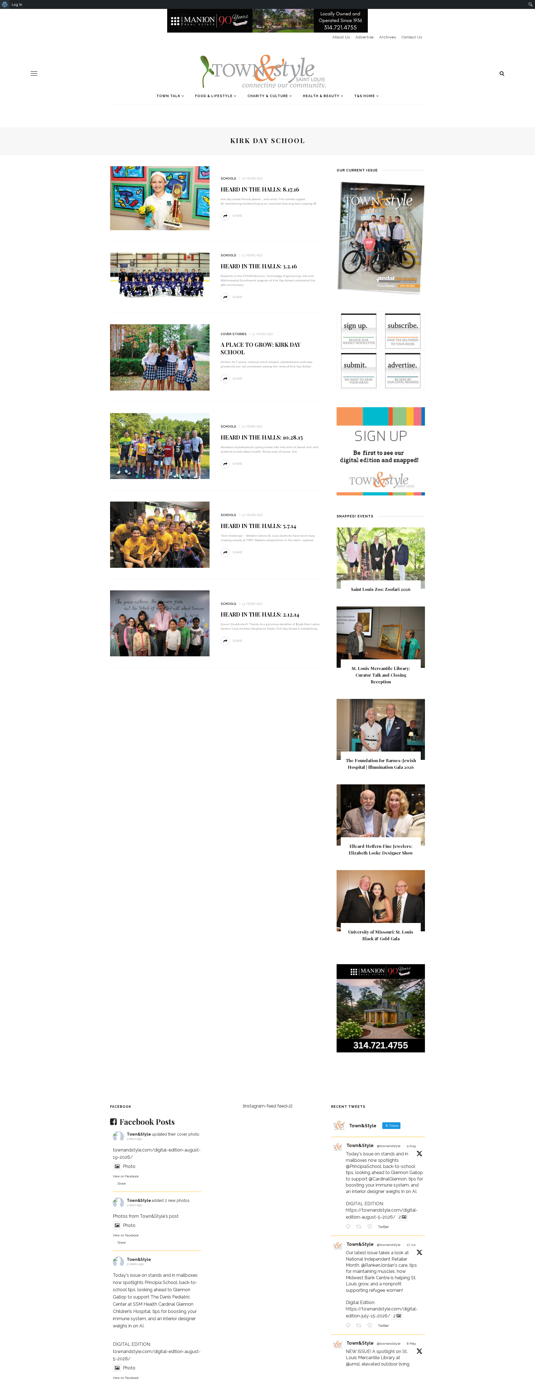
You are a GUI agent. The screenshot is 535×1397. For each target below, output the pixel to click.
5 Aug (411, 1146)
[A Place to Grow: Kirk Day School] (160, 357)
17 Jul (411, 1245)
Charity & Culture (267, 96)
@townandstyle (388, 1146)
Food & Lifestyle (214, 96)
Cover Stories (234, 334)
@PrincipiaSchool (363, 1166)
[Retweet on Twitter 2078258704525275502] (360, 1326)
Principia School (161, 1282)
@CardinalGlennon (388, 1179)
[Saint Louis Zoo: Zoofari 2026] (381, 557)
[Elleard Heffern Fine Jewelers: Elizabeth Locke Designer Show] (381, 814)
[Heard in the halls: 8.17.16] (160, 197)
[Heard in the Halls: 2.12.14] (160, 623)
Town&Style (139, 1134)
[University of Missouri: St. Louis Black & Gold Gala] (381, 900)
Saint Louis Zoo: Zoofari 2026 (380, 589)
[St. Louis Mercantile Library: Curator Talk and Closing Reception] (381, 636)
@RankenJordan (377, 1265)
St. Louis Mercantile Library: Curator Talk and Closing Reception (381, 675)
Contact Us (412, 37)
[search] (502, 73)
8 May (411, 1344)
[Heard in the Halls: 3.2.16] (160, 275)
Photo (129, 1166)
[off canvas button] (34, 73)
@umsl (353, 1364)
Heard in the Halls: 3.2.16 (259, 266)
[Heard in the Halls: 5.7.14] (160, 534)
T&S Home (364, 96)
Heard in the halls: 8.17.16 (260, 189)
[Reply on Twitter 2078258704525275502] (349, 1326)
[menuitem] (5, 4)
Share (121, 1183)
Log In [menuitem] (17, 4)
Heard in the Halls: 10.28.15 (262, 437)
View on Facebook (126, 1176)
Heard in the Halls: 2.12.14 (260, 614)
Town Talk (168, 96)
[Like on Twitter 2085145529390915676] (371, 1227)
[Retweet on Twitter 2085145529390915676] (360, 1227)
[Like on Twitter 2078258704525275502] (371, 1326)
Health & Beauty (321, 96)
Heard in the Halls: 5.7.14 (258, 525)
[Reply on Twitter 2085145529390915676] (349, 1227)
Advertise (365, 37)
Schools (228, 178)
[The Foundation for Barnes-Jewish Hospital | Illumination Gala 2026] (381, 729)
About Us (341, 37)
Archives (387, 37)
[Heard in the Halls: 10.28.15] (160, 445)
